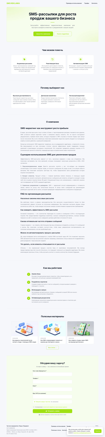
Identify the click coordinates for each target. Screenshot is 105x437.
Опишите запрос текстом (47, 401)
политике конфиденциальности (82, 432)
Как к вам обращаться (40, 371)
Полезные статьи (56, 430)
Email (35, 386)
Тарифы (86, 3)
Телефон (35, 378)
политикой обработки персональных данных (55, 407)
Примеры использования (74, 3)
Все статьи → (52, 347)
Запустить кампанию (43, 34)
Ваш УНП (39, 393)
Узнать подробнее (63, 34)
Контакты (94, 3)
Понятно (97, 431)
